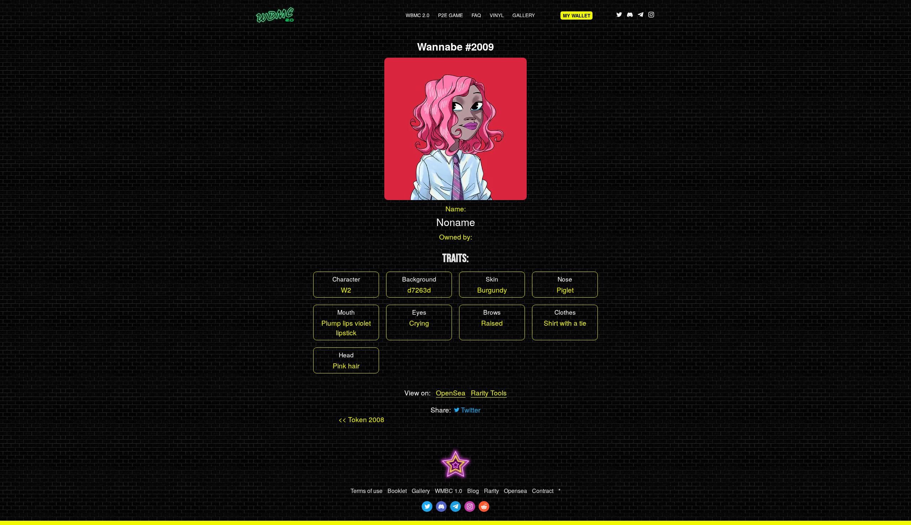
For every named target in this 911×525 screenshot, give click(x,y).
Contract (542, 491)
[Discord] (441, 506)
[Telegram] (455, 506)
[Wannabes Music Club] (286, 15)
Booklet (397, 491)
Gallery (523, 15)
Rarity (491, 491)
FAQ (476, 15)
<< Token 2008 (361, 419)
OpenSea (450, 392)
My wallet (576, 15)
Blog (473, 491)
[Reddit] (484, 506)
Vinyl (497, 15)
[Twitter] (427, 506)
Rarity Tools (489, 392)
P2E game (450, 15)
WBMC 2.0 (418, 15)
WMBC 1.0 (448, 491)
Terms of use (367, 491)
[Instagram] (469, 506)
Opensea (515, 491)
